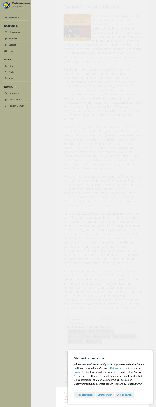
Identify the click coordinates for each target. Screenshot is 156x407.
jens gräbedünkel (125, 336)
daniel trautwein (80, 336)
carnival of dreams (102, 331)
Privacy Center (81, 372)
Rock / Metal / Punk (103, 327)
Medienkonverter (21, 3)
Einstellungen (105, 394)
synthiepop (95, 341)
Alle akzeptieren (84, 394)
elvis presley (103, 336)
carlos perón (78, 331)
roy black (77, 341)
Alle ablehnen (124, 394)
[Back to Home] (6, 5)
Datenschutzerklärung (122, 368)
